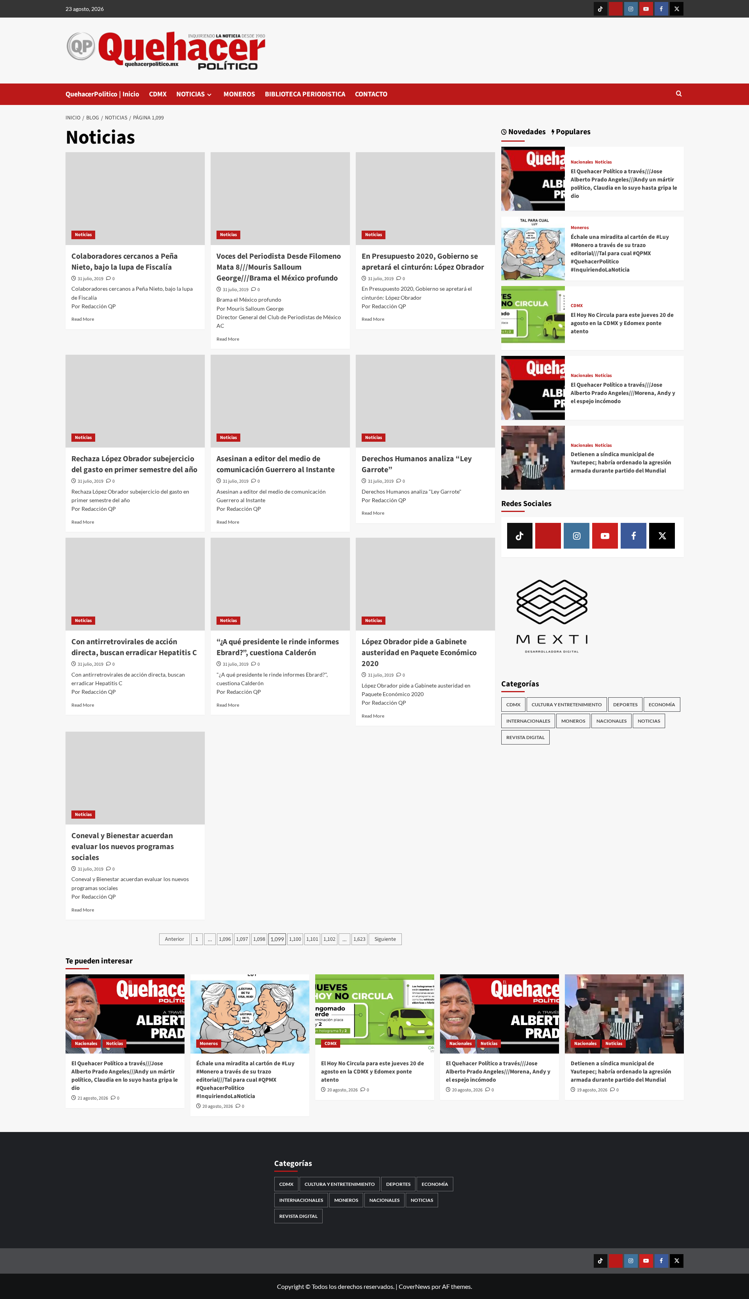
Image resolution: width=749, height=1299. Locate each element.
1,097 (242, 939)
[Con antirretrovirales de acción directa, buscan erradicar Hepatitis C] (135, 584)
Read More (82, 319)
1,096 (225, 939)
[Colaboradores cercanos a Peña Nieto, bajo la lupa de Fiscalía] (135, 198)
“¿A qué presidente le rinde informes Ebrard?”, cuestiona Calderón (278, 647)
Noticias (83, 234)
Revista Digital (525, 737)
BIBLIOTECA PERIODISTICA (305, 94)
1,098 (259, 939)
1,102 (329, 939)
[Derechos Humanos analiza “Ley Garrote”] (425, 401)
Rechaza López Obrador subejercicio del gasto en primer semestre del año (134, 464)
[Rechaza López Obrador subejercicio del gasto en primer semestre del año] (135, 401)
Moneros (580, 228)
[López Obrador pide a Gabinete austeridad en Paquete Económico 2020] (425, 584)
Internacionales (528, 721)
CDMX (158, 94)
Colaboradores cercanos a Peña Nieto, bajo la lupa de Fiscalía (124, 262)
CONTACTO (371, 94)
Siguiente (385, 939)
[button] (679, 94)
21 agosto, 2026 (93, 1098)
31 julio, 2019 (90, 278)
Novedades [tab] (526, 132)
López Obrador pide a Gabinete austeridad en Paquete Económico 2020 (419, 652)
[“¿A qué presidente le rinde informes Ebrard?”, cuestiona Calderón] (280, 584)
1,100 (295, 939)
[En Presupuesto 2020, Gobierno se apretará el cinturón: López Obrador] (425, 198)
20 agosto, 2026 (217, 1106)
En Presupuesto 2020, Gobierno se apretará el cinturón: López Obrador (423, 262)
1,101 (312, 939)
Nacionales (582, 162)
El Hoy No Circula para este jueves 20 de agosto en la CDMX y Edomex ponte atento (622, 323)
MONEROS (239, 94)
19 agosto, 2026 (592, 1090)
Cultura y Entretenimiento (567, 704)
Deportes (625, 704)
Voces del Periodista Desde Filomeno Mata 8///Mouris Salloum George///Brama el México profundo (279, 267)
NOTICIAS (190, 94)
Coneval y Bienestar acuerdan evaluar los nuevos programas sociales (122, 846)
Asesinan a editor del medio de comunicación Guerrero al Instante (276, 464)
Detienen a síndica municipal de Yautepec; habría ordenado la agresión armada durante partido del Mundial (621, 462)
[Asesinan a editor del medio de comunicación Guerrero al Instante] (280, 401)
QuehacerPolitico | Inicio (102, 94)
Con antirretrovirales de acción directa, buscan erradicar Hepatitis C (134, 647)
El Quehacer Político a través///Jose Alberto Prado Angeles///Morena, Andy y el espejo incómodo (623, 392)
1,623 (359, 939)
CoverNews (414, 1286)
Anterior (174, 939)
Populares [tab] (572, 132)
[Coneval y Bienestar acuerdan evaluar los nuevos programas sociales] (135, 778)
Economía (662, 704)
